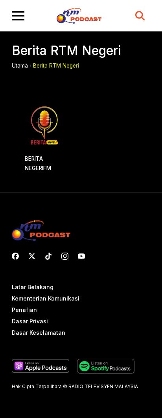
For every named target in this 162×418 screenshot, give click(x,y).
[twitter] (31, 256)
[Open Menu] (18, 15)
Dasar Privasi (30, 321)
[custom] (15, 256)
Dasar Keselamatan (38, 333)
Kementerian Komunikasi (45, 299)
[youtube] (81, 256)
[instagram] (64, 256)
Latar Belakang (32, 287)
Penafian (24, 310)
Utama (20, 65)
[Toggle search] (140, 16)
